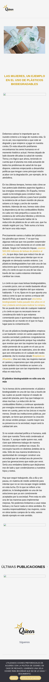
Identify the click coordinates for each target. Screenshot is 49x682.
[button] (42, 9)
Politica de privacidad (30, 678)
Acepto (14, 678)
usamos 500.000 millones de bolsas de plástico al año (23, 251)
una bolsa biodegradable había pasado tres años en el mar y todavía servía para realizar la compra (23, 302)
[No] (45, 670)
